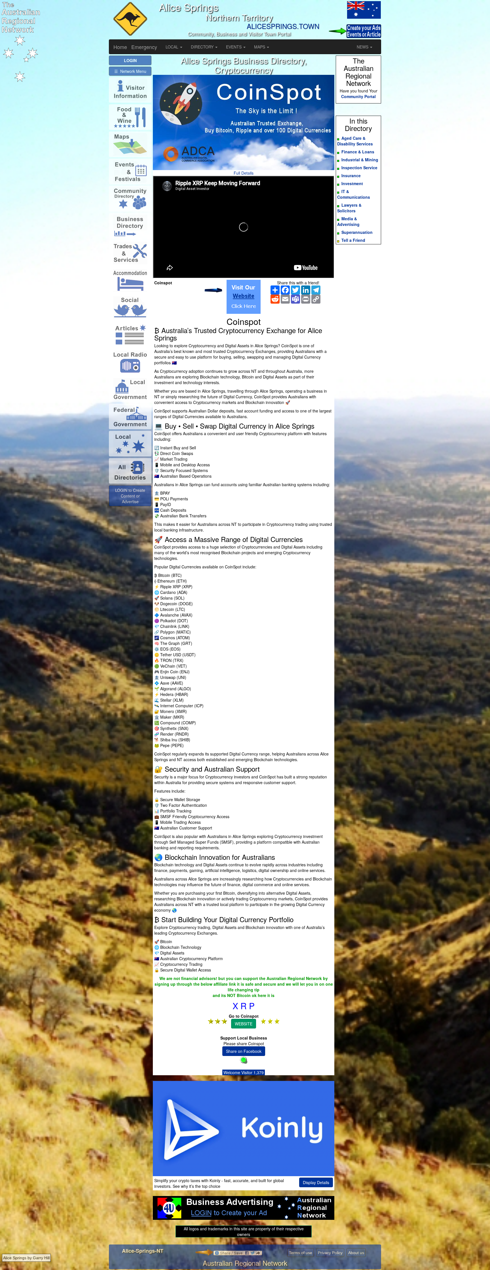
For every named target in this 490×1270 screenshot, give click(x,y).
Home (120, 46)
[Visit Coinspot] (244, 297)
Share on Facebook (243, 1051)
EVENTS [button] (234, 47)
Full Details (244, 173)
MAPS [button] (260, 47)
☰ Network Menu (130, 71)
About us (356, 1252)
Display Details (316, 1182)
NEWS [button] (363, 47)
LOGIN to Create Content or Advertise (130, 495)
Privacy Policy (330, 1252)
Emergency (144, 46)
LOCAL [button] (172, 47)
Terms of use (300, 1252)
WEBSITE (243, 1023)
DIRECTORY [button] (203, 47)
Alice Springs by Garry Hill (26, 1258)
